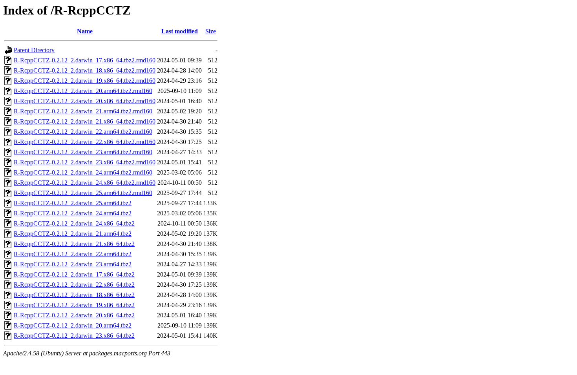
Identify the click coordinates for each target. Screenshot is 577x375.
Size (210, 31)
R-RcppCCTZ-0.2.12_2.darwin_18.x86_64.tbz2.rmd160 (84, 70)
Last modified (179, 31)
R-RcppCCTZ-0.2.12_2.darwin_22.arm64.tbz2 (72, 254)
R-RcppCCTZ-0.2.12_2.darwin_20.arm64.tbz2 (72, 325)
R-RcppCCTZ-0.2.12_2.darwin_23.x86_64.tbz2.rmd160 (84, 162)
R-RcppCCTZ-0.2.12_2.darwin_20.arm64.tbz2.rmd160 (83, 90)
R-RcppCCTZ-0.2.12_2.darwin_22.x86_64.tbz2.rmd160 (84, 141)
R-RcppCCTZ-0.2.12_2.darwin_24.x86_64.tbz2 (74, 223)
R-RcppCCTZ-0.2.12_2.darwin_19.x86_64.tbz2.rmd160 (84, 80)
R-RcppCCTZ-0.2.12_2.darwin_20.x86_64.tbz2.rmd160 (84, 101)
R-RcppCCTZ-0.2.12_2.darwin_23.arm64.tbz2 (72, 264)
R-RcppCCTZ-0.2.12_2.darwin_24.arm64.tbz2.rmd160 (83, 172)
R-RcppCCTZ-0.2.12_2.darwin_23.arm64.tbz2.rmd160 (83, 152)
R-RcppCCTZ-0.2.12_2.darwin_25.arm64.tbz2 (72, 203)
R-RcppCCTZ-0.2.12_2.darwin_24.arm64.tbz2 (72, 213)
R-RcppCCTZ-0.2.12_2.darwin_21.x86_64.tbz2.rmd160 (84, 121)
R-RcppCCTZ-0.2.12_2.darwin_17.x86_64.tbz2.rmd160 (84, 60)
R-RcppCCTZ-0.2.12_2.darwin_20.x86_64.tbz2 (74, 315)
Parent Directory (34, 50)
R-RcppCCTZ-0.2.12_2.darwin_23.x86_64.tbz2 (74, 335)
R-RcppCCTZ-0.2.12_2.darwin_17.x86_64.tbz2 (74, 274)
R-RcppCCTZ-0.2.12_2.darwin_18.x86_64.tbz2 (74, 294)
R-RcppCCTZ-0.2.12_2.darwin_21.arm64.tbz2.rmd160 (83, 111)
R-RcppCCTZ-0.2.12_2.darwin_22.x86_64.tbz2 (74, 284)
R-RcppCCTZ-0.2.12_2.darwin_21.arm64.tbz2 (72, 233)
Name (85, 31)
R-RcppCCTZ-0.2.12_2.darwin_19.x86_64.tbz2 (74, 305)
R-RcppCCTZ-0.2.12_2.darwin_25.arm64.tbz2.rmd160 (83, 192)
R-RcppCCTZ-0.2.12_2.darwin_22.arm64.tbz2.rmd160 (83, 131)
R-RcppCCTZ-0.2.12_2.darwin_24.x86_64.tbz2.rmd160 (84, 182)
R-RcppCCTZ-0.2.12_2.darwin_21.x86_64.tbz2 (74, 243)
